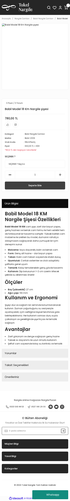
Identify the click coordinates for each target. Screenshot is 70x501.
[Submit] (63, 431)
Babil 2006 (30, 138)
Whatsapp (52, 495)
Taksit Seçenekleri (17, 365)
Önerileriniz (12, 377)
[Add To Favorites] (8, 125)
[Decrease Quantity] (10, 175)
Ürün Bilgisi (11, 203)
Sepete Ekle (35, 185)
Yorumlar (11, 353)
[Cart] (66, 7)
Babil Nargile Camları (35, 134)
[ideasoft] (16, 498)
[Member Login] (60, 7)
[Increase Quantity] (60, 175)
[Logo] (17, 7)
